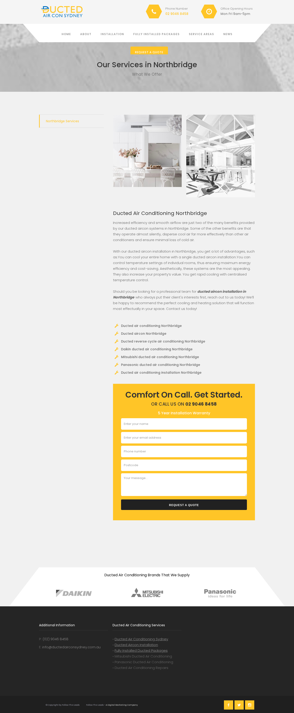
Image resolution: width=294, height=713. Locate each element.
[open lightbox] (147, 151)
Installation (112, 34)
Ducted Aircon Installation (136, 644)
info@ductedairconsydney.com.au (71, 647)
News (227, 34)
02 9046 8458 (176, 13)
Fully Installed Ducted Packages (141, 650)
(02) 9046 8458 (55, 639)
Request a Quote (149, 52)
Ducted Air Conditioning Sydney (141, 639)
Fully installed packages (156, 34)
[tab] (71, 121)
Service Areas (201, 34)
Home (66, 34)
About (85, 34)
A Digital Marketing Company (121, 705)
